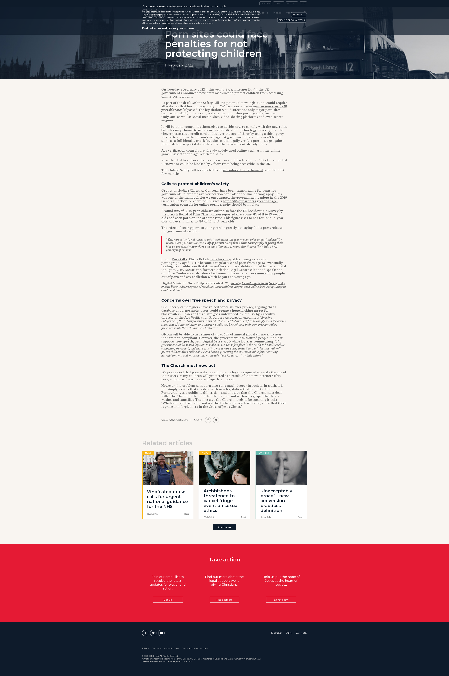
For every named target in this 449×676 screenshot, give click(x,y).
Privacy (145, 648)
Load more (224, 527)
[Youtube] (161, 633)
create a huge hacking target (241, 310)
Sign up (167, 599)
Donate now (281, 599)
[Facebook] (145, 633)
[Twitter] (153, 633)
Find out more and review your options (168, 28)
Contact (301, 632)
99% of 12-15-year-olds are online (199, 211)
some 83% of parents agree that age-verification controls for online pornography (219, 202)
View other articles (174, 420)
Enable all (299, 14)
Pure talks (179, 259)
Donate (276, 632)
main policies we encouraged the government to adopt (227, 197)
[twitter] (216, 420)
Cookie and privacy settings (194, 648)
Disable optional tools (292, 20)
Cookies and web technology (165, 648)
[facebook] (208, 420)
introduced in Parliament (243, 170)
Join (288, 632)
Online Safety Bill (205, 103)
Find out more (224, 599)
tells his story (220, 259)
